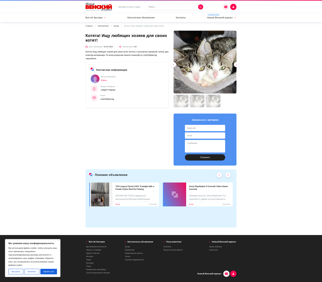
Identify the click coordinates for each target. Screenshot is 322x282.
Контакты (181, 17)
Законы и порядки (93, 250)
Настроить (15, 272)
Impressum (213, 250)
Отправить (205, 157)
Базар (116, 26)
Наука (88, 260)
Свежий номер (213, 15)
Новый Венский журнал (220, 17)
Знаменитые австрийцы (96, 269)
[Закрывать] (58, 240)
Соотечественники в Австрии (98, 273)
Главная (89, 26)
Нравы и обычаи (93, 253)
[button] (236, 65)
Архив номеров (215, 247)
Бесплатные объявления (141, 17)
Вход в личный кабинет (173, 250)
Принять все (48, 272)
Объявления (103, 26)
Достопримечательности (96, 247)
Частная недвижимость (134, 260)
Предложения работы (134, 253)
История (89, 256)
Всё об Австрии (94, 17)
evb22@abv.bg (107, 99)
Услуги (127, 256)
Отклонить (31, 272)
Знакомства (129, 250)
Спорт (88, 266)
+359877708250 (107, 90)
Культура (89, 263)
